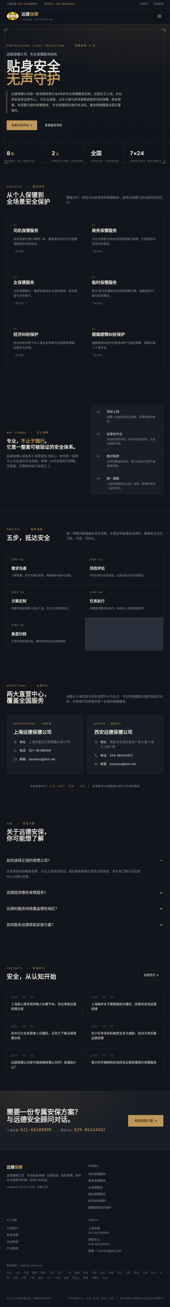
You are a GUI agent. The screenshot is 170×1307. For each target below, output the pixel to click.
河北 (119, 1272)
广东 (68, 1272)
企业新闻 (12, 1241)
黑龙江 (76, 1278)
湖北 (85, 1272)
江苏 (51, 1272)
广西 (32, 1278)
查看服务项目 (53, 125)
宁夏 (23, 1278)
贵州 (102, 1272)
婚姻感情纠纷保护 (100, 1207)
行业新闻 (12, 1248)
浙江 (60, 1272)
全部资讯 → (151, 975)
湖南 (40, 1278)
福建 (77, 1272)
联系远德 (12, 1234)
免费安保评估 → (21, 125)
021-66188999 (40, 750)
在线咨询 (158, 3)
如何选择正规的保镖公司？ (29, 860)
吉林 (66, 1278)
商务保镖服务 (97, 1180)
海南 (94, 1272)
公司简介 (144, 3)
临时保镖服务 (97, 1194)
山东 (105, 1278)
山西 (145, 1272)
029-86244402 (121, 755)
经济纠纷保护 (97, 1200)
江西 (128, 1272)
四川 (153, 1272)
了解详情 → (19, 251)
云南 (15, 1278)
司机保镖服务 (97, 1174)
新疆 (85, 1278)
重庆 (34, 1272)
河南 (57, 1278)
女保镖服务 (95, 1187)
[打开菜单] (159, 16)
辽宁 (49, 1278)
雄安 (43, 1272)
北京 (9, 1272)
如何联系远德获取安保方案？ (31, 925)
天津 (26, 1272)
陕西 (136, 1272)
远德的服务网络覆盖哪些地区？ (33, 909)
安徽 (111, 1272)
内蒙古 (95, 1278)
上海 (17, 1272)
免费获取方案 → (146, 1121)
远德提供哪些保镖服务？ (27, 892)
